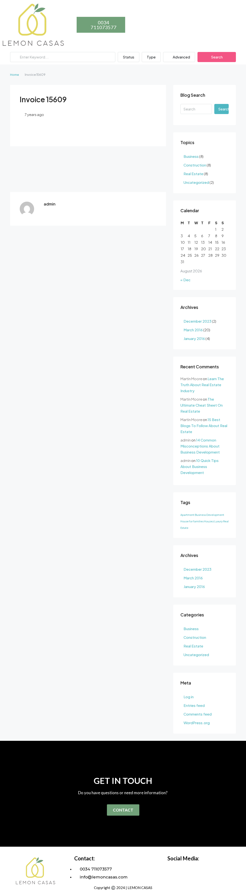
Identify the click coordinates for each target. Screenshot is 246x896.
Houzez (209, 521)
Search (217, 57)
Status (128, 57)
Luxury (218, 521)
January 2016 (194, 338)
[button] (73, 23)
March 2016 (193, 329)
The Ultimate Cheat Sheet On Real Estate (201, 405)
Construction (195, 165)
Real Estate (193, 173)
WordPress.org (197, 722)
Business (191, 156)
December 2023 (197, 321)
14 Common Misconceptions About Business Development (200, 446)
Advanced (181, 57)
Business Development (209, 514)
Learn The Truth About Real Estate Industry (202, 384)
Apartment (187, 514)
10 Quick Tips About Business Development (199, 466)
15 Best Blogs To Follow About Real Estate (203, 425)
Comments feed (198, 714)
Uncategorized (196, 182)
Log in (189, 696)
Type (151, 57)
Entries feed (194, 705)
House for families (191, 521)
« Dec (185, 279)
